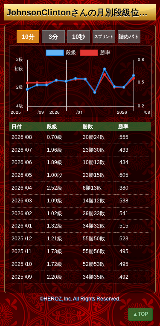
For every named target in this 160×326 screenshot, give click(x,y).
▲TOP (140, 314)
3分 (53, 36)
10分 (28, 36)
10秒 (78, 36)
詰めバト (129, 37)
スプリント (103, 37)
